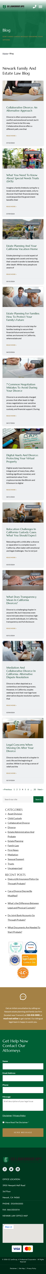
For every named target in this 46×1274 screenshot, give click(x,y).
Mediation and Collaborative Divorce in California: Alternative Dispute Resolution (21, 672)
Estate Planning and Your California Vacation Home (22, 247)
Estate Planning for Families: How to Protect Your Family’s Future (23, 316)
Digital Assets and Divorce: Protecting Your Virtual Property (22, 458)
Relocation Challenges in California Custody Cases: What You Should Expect (21, 532)
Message (7, 1097)
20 (35, 789)
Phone (6, 1085)
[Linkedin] (18, 1169)
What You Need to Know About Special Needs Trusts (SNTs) (22, 178)
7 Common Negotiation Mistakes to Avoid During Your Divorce (21, 387)
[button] (41, 7)
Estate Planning (15, 841)
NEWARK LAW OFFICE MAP (15, 1215)
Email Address (9, 1073)
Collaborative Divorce (19, 822)
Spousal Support (16, 859)
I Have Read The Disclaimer (17, 1122)
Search (38, 799)
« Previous (7, 789)
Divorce (12, 827)
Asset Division (15, 813)
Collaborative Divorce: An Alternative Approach (21, 109)
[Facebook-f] (5, 1169)
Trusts (11, 863)
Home (5, 53)
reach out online (10, 1018)
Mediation (13, 854)
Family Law (13, 845)
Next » (40, 789)
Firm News (13, 850)
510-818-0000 (33, 1015)
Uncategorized (15, 868)
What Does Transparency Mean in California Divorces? (21, 600)
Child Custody (15, 818)
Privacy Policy (19, 1115)
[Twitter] (11, 1169)
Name (6, 1061)
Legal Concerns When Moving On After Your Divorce (20, 748)
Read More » (11, 136)
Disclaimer (7, 1115)
